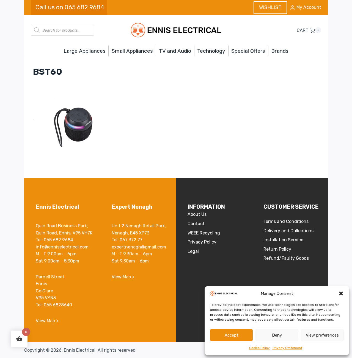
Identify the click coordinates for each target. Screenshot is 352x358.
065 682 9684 (58, 239)
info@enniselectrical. (58, 247)
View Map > (47, 320)
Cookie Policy (259, 348)
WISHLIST (270, 7)
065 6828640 (58, 304)
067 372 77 (131, 239)
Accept (231, 335)
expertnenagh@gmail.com (139, 247)
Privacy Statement (287, 348)
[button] (341, 293)
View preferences (322, 335)
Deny (277, 335)
